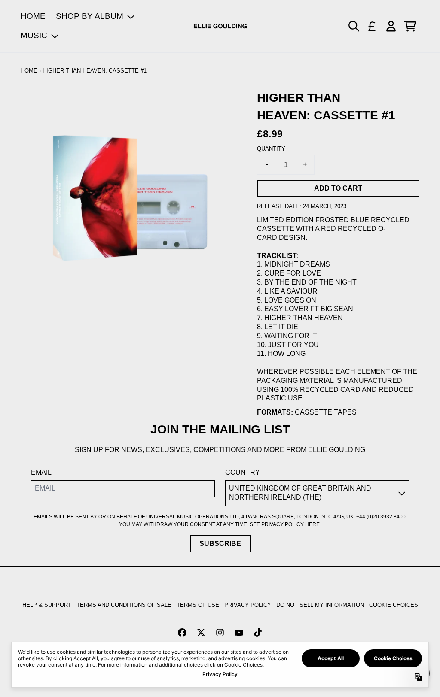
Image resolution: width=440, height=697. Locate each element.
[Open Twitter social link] (201, 632)
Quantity (271, 148)
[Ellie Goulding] (220, 26)
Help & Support (46, 605)
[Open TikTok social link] (257, 632)
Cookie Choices (393, 605)
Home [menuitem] (33, 16)
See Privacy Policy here (285, 524)
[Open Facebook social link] (182, 632)
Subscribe (220, 543)
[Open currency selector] (372, 26)
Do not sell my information (320, 605)
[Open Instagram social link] (220, 632)
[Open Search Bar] (353, 26)
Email (41, 472)
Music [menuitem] (34, 35)
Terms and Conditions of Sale (123, 605)
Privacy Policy (247, 605)
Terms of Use (198, 605)
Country (242, 472)
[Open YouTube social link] (238, 632)
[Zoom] (130, 198)
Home (29, 70)
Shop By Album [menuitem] (89, 16)
